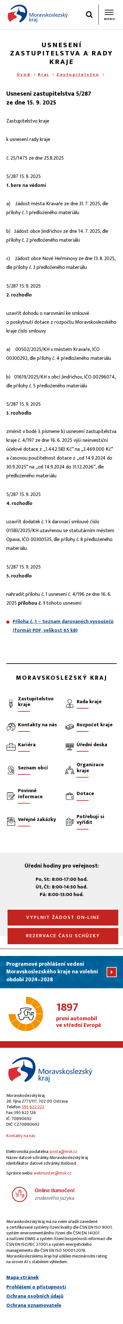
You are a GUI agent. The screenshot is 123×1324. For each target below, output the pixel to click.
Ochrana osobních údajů (34, 1296)
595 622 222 (33, 1107)
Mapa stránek (22, 1278)
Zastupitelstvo (77, 74)
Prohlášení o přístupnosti (36, 1287)
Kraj (43, 74)
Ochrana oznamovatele (33, 1305)
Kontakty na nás (20, 1135)
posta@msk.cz (63, 1151)
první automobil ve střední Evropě (78, 1015)
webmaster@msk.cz (52, 1173)
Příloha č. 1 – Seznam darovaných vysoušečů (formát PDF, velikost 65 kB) (63, 625)
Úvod (24, 74)
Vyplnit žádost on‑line (63, 917)
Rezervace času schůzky (63, 936)
